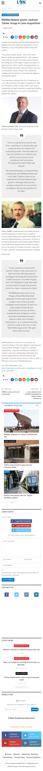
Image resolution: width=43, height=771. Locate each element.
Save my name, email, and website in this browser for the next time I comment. (20, 574)
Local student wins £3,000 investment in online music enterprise (33, 395)
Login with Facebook (22, 521)
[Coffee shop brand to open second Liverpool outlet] (21, 451)
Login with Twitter (22, 530)
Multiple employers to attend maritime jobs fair (21, 650)
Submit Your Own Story (30, 754)
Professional (13, 15)
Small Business (10, 441)
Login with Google (23, 526)
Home (9, 754)
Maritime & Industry (12, 411)
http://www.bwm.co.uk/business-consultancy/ (19, 368)
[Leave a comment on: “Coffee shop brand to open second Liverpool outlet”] (25, 683)
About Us (16, 754)
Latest (4, 15)
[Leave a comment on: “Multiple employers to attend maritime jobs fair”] (26, 653)
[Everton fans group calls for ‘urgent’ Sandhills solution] (21, 482)
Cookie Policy (7, 757)
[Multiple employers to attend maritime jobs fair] (21, 421)
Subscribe (35, 709)
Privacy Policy (19, 757)
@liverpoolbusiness (26, 718)
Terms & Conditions (33, 757)
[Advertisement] (21, 618)
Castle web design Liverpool (27, 766)
